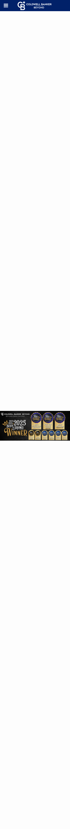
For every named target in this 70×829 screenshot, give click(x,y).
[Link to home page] (35, 5)
